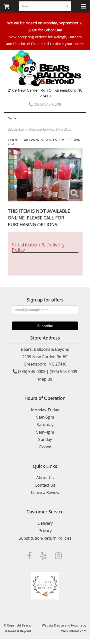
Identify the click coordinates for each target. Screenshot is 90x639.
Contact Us (45, 485)
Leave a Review (45, 492)
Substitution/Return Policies (45, 538)
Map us (45, 379)
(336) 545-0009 (63, 371)
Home (12, 118)
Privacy (45, 530)
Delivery (45, 523)
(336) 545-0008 (47, 104)
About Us (45, 477)
